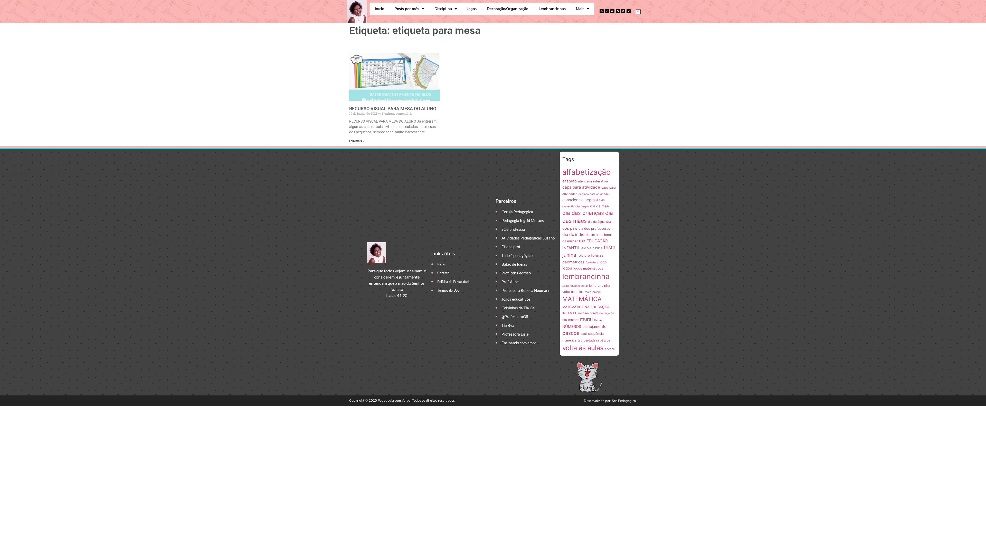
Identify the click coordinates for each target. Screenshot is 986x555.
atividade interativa (593, 181)
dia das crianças (583, 213)
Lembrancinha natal (575, 286)
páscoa (571, 333)
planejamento (594, 326)
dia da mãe (599, 206)
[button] (638, 12)
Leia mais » (356, 141)
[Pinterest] (623, 11)
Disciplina (443, 8)
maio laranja (593, 292)
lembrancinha (586, 276)
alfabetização (586, 172)
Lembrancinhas (552, 8)
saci (584, 334)
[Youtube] (612, 11)
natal (598, 319)
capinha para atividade (594, 194)
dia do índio (573, 234)
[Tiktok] (607, 11)
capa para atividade (581, 187)
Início (379, 8)
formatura (592, 262)
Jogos (472, 8)
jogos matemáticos (588, 268)
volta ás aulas (582, 348)
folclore (583, 255)
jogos (567, 268)
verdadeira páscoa (597, 340)
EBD (582, 241)
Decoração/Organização (507, 8)
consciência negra (578, 200)
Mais (580, 8)
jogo (603, 262)
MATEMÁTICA (582, 299)
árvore (610, 349)
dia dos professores (594, 228)
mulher (573, 320)
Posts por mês (406, 8)
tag (580, 340)
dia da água (596, 222)
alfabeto (569, 181)
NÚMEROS (571, 326)
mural (586, 319)
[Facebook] (618, 11)
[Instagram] (602, 11)
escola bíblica (591, 248)
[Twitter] (629, 11)
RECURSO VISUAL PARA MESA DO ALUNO (392, 108)
